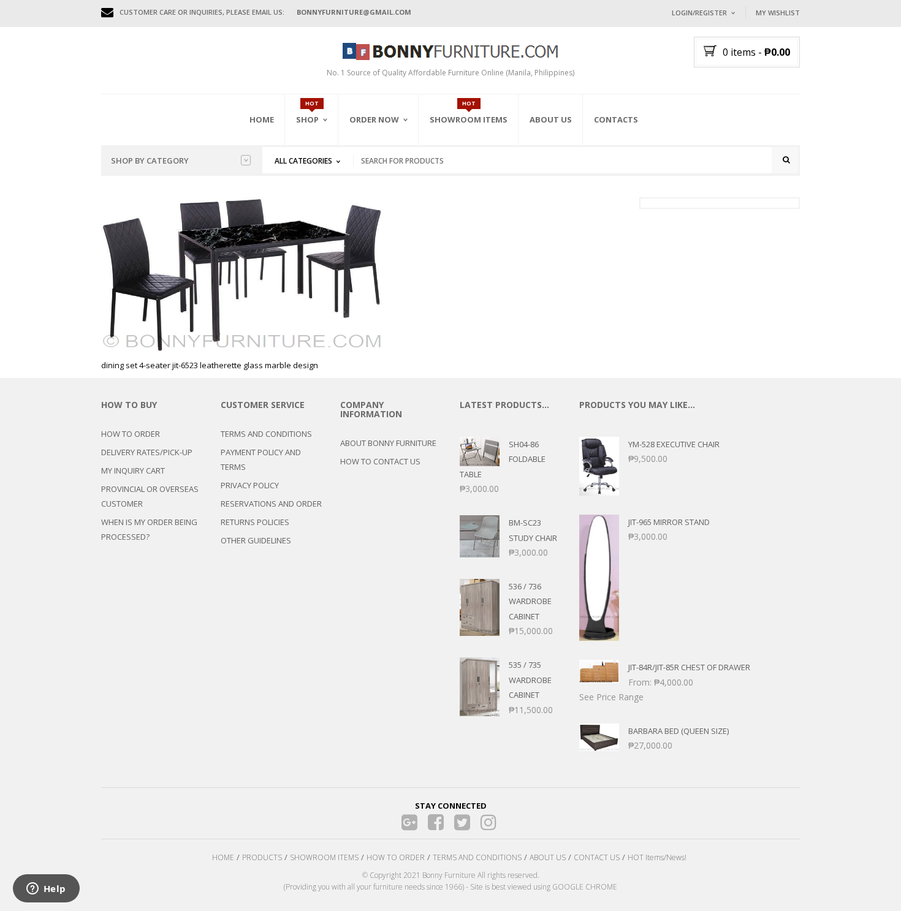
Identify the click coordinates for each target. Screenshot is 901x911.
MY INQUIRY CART (133, 470)
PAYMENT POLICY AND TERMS (261, 459)
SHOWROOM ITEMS (324, 857)
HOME (223, 857)
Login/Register (699, 12)
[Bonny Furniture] (450, 50)
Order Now (374, 119)
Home (261, 119)
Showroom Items (469, 119)
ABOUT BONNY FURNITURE (388, 442)
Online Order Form (389, 188)
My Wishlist (778, 12)
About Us (551, 119)
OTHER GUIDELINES (256, 540)
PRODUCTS (262, 857)
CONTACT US (597, 857)
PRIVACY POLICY (250, 485)
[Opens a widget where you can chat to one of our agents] (46, 889)
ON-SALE (327, 185)
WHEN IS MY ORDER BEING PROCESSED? (149, 529)
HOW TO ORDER (130, 433)
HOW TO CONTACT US (380, 461)
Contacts (616, 119)
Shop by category (150, 160)
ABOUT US (548, 857)
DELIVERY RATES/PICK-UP (146, 452)
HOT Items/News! (657, 857)
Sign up (748, 177)
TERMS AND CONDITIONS (266, 433)
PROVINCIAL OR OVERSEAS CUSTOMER (150, 496)
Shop (307, 119)
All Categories (303, 161)
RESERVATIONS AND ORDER (271, 503)
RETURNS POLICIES (255, 521)
